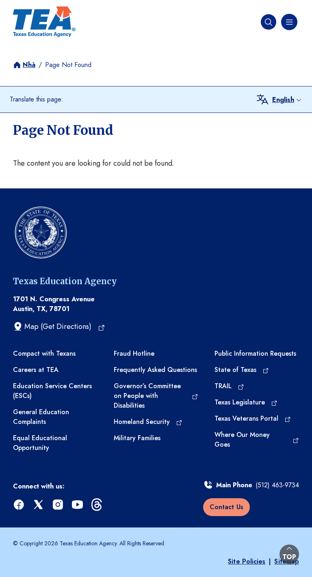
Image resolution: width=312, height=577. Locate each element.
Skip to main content (34, 7)
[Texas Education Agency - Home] (44, 21)
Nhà (29, 64)
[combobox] (287, 100)
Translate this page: (36, 99)
